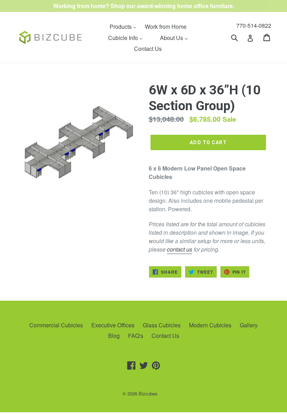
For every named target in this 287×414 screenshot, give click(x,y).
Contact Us (165, 336)
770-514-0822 (253, 25)
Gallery (249, 325)
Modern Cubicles (210, 325)
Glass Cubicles (162, 325)
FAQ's (135, 336)
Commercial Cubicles (56, 325)
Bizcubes (148, 393)
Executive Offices (112, 325)
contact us (179, 249)
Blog (114, 336)
